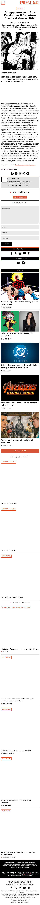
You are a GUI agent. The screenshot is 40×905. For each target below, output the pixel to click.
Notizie (20, 8)
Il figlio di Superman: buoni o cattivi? (16, 751)
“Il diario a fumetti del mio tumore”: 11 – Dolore (20, 649)
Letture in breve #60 (9, 503)
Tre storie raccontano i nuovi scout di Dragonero (16, 801)
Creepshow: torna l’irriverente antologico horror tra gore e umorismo (17, 700)
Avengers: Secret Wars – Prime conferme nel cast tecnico (20, 404)
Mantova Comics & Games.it (25, 165)
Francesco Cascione (9, 857)
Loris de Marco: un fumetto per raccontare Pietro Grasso (18, 853)
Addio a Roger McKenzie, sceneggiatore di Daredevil (19, 303)
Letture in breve (8, 462)
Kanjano (5, 652)
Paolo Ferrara (7, 704)
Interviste (6, 811)
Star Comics (20, 197)
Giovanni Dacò (7, 805)
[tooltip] (12, 173)
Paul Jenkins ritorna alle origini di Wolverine (17, 441)
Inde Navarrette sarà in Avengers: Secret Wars (17, 334)
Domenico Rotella (8, 753)
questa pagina (28, 874)
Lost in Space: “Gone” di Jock (12, 597)
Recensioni (6, 556)
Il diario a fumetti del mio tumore (16, 607)
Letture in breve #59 (8, 550)
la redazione (26, 23)
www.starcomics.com (9, 169)
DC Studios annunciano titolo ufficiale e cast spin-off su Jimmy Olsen (20, 366)
